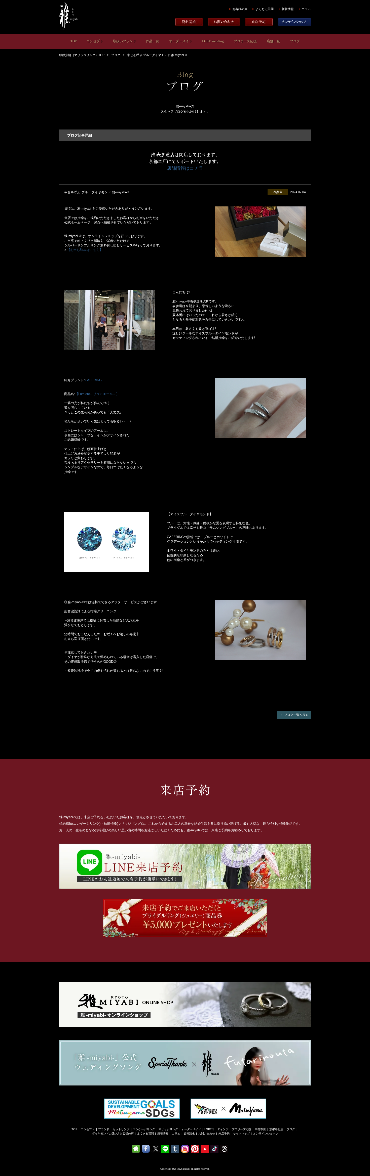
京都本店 (260, 1129)
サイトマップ (241, 1133)
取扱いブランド (124, 41)
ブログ (295, 41)
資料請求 (189, 1133)
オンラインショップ (265, 1133)
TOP (73, 41)
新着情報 (288, 9)
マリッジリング (168, 1129)
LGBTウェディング (216, 1129)
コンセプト (95, 41)
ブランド (103, 1129)
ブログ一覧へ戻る (296, 715)
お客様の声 (239, 9)
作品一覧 (152, 41)
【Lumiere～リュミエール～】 (97, 394)
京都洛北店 (276, 1129)
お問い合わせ (206, 1133)
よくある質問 (264, 9)
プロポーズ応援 (245, 41)
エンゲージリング (144, 1129)
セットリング (121, 1129)
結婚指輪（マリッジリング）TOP (81, 55)
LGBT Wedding (213, 41)
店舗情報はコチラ (185, 168)
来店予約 (224, 1133)
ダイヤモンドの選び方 (106, 1133)
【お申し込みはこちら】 (85, 250)
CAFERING (93, 380)
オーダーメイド (180, 41)
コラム (306, 9)
